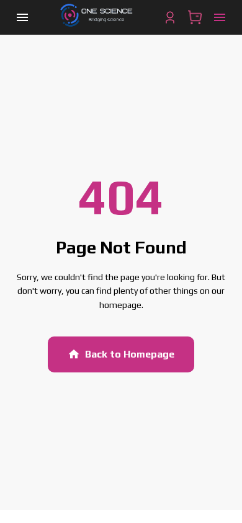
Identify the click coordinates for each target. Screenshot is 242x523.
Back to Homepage (129, 354)
